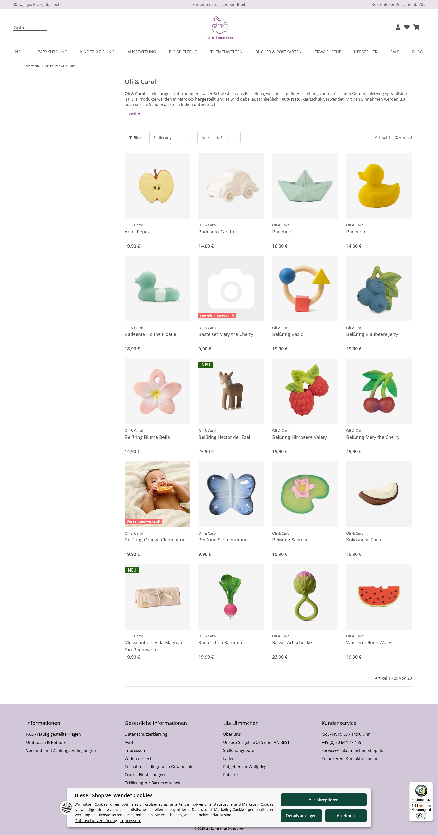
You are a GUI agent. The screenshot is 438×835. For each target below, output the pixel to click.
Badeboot (282, 232)
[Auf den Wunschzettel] (181, 161)
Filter (137, 137)
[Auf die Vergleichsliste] (168, 161)
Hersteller (365, 52)
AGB (129, 742)
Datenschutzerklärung (146, 734)
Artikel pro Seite (215, 137)
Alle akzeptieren (324, 799)
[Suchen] (43, 28)
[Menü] (430, 785)
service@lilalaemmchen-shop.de (352, 750)
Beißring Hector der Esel (224, 437)
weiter (134, 114)
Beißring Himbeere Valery (299, 437)
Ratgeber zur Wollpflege (246, 766)
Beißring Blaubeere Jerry (372, 334)
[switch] (421, 816)
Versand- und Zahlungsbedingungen (61, 750)
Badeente (356, 232)
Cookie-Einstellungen (145, 774)
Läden (229, 758)
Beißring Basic (287, 334)
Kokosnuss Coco (363, 540)
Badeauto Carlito (216, 232)
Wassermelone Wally (368, 642)
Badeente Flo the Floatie (150, 334)
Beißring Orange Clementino (155, 540)
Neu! (20, 52)
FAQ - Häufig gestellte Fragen (53, 734)
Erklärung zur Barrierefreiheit (153, 783)
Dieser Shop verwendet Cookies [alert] (114, 795)
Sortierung (162, 137)
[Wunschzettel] (406, 27)
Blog (417, 52)
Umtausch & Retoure (46, 742)
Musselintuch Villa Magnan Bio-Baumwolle (153, 646)
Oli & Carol (134, 225)
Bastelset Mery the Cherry (225, 334)
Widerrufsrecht (139, 758)
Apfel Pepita (137, 232)
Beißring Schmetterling (222, 540)
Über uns (232, 734)
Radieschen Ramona (220, 642)
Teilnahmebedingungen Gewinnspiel (159, 766)
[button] (398, 27)
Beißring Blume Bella (147, 437)
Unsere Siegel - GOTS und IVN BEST (256, 742)
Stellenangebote (238, 750)
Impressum (136, 750)
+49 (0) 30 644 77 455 (341, 742)
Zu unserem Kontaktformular (350, 758)
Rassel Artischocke (292, 642)
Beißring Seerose (290, 540)
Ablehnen (346, 815)
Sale (394, 52)
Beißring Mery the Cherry (372, 437)
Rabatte (230, 774)
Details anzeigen (301, 815)
